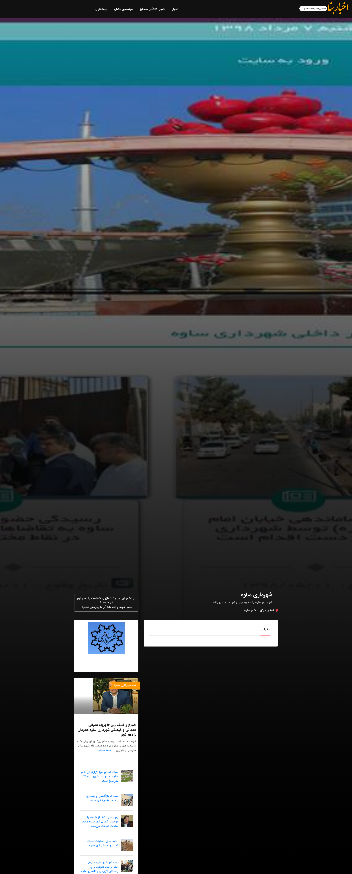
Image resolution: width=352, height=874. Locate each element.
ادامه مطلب (104, 750)
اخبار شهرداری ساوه (125, 685)
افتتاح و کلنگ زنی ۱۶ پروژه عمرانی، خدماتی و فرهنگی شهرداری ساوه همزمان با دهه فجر (107, 730)
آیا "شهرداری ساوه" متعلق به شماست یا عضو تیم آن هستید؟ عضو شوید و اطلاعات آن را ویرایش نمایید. (106, 602)
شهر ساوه (250, 610)
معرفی (265, 629)
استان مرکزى (266, 610)
